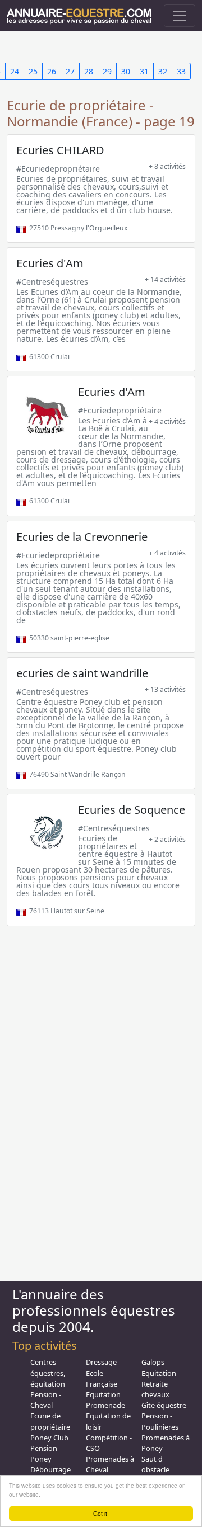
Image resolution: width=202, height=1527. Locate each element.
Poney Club (49, 1437)
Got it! (101, 1513)
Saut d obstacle (155, 1464)
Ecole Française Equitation (103, 1383)
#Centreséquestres (52, 281)
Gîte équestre (163, 1405)
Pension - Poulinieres (159, 1421)
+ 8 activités (167, 166)
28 (88, 71)
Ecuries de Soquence (131, 809)
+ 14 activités (165, 279)
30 (125, 71)
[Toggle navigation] (179, 15)
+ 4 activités (167, 421)
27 (70, 71)
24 (14, 71)
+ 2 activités (167, 839)
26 (51, 71)
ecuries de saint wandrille (82, 673)
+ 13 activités (165, 689)
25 (33, 71)
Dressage (101, 1362)
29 (107, 71)
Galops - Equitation (158, 1367)
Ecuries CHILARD (60, 150)
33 (181, 71)
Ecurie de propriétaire (50, 1421)
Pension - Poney (45, 1453)
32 (162, 71)
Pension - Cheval (45, 1399)
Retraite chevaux (155, 1389)
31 (144, 71)
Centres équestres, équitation (47, 1372)
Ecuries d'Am (50, 263)
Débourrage (50, 1469)
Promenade (105, 1405)
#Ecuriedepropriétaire (58, 168)
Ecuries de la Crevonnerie (82, 536)
